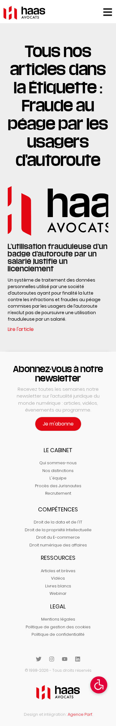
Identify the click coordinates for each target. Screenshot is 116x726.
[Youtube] (64, 659)
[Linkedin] (77, 659)
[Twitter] (38, 659)
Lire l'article (21, 329)
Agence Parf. (80, 714)
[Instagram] (51, 659)
